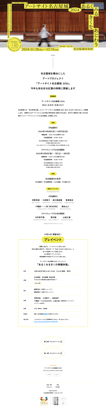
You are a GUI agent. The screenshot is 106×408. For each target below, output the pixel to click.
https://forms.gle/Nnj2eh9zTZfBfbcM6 (46, 322)
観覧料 (46, 314)
